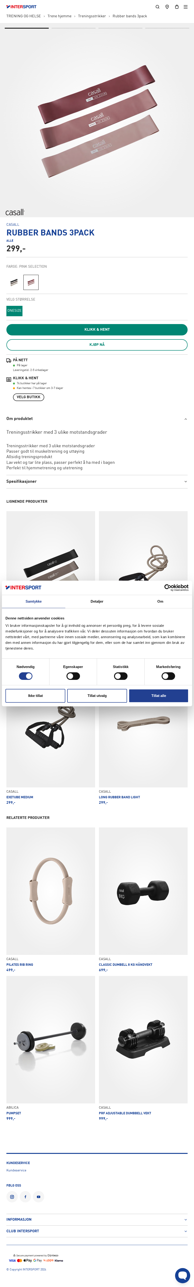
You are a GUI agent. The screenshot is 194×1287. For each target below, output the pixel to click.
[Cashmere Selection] (14, 282)
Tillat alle (158, 696)
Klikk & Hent (97, 330)
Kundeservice (16, 1170)
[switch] (73, 676)
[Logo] (23, 7)
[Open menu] (186, 6)
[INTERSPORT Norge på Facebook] (25, 1196)
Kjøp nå (97, 345)
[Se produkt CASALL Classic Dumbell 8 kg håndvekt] (143, 899)
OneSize (14, 311)
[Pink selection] (31, 282)
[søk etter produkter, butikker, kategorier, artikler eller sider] (157, 7)
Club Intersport (22, 1231)
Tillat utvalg (97, 696)
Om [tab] (160, 601)
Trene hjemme (59, 16)
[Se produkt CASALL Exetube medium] (50, 732)
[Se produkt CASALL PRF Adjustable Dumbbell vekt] (143, 1048)
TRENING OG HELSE (23, 16)
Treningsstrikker (92, 16)
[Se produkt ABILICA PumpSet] (50, 1048)
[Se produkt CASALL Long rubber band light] (143, 732)
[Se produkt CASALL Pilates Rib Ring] (50, 899)
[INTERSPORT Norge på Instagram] (12, 1196)
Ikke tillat (35, 696)
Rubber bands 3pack (130, 16)
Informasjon (18, 1220)
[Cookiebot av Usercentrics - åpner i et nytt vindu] (168, 587)
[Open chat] (182, 1275)
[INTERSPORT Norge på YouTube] (38, 1196)
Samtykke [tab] (34, 601)
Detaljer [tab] (97, 601)
